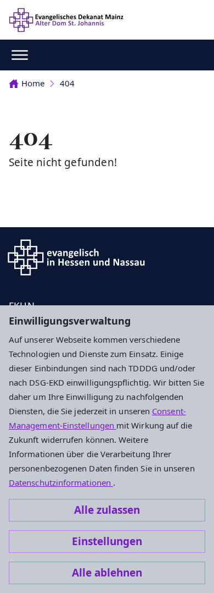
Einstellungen (107, 541)
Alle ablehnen (107, 572)
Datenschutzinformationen (61, 482)
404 (67, 83)
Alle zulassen (107, 510)
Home (32, 83)
